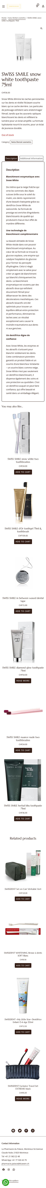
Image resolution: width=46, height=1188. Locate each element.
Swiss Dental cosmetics (17, 18)
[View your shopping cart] (40, 7)
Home (4, 18)
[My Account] (43, 5)
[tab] (11, 158)
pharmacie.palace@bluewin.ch (15, 1163)
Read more (23, 680)
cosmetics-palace (11, 1180)
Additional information (31, 158)
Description (11, 158)
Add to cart (23, 472)
